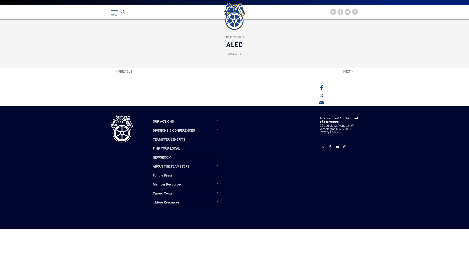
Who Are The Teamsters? (251, 134)
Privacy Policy (329, 132)
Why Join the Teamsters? (251, 134)
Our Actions (243, 121)
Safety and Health (246, 152)
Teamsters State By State (251, 134)
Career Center (245, 121)
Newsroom (162, 157)
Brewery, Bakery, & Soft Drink (254, 152)
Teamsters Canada (247, 160)
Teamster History (245, 152)
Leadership (241, 143)
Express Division (244, 187)
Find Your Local (166, 148)
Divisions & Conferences (254, 121)
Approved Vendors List (249, 169)
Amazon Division (245, 143)
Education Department (249, 143)
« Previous (124, 71)
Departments (242, 160)
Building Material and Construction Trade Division (258, 160)
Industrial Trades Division (251, 222)
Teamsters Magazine (248, 143)
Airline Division (243, 134)
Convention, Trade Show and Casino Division (259, 178)
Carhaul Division (244, 169)
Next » (348, 71)
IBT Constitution (244, 169)
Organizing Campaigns (249, 134)
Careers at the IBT (246, 143)
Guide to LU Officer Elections (253, 178)
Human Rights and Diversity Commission (253, 213)
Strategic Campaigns (248, 143)
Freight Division (244, 204)
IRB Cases (240, 178)
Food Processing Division (251, 196)
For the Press (163, 175)
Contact (238, 134)
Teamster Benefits (169, 139)
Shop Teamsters (245, 152)
